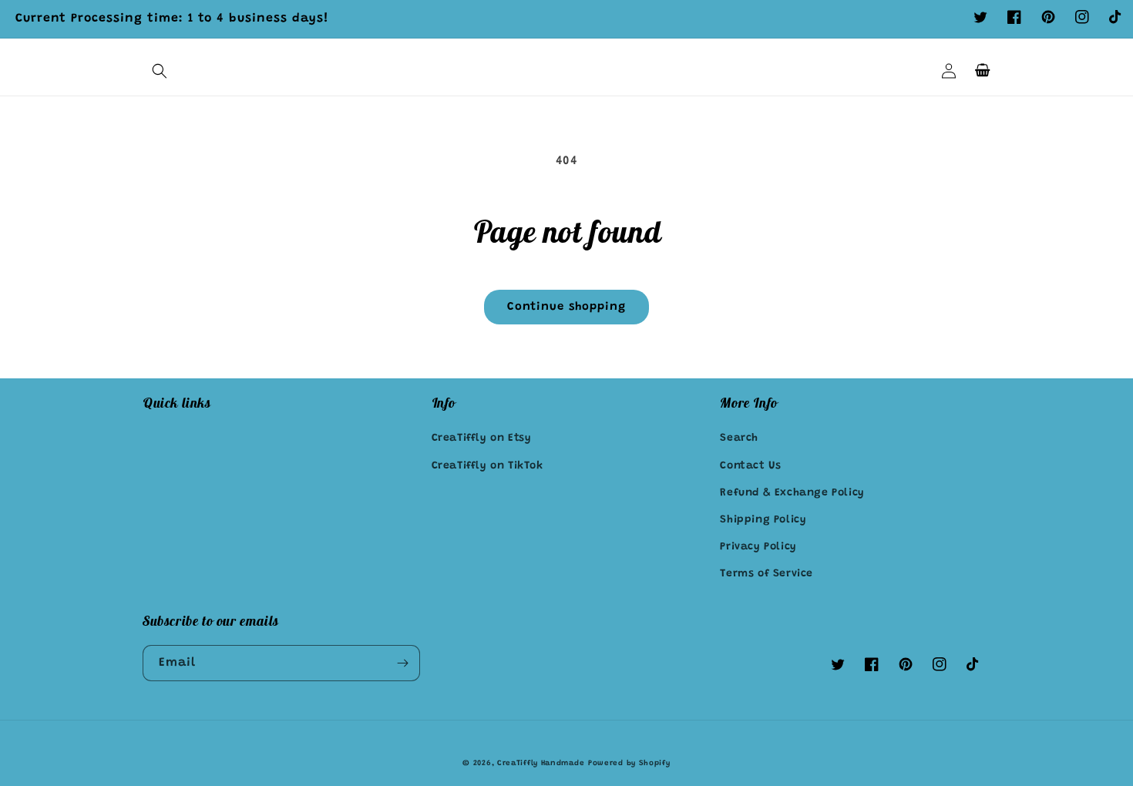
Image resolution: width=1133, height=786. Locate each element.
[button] (160, 71)
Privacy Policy (758, 547)
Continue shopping (566, 307)
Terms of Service (766, 574)
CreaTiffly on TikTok (487, 466)
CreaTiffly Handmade (540, 764)
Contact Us (750, 466)
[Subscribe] (402, 663)
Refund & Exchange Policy (792, 493)
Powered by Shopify (629, 764)
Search (739, 438)
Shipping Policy (763, 520)
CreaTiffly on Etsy (482, 438)
